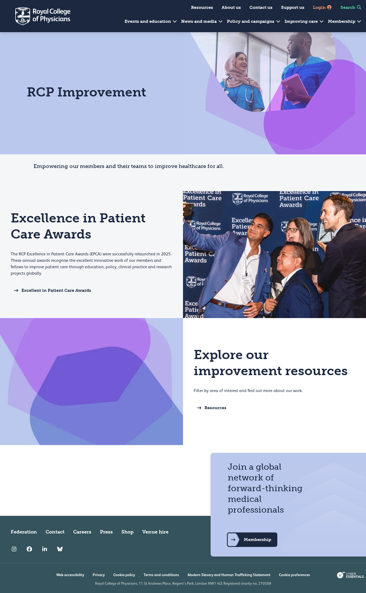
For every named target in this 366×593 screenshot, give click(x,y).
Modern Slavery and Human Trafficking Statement (229, 575)
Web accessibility (70, 575)
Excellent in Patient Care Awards (56, 290)
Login (320, 7)
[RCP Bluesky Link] (60, 549)
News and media (199, 21)
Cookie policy (124, 575)
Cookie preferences (294, 575)
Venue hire (155, 532)
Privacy (99, 575)
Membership (342, 21)
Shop (127, 532)
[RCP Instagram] (14, 549)
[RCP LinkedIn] (44, 549)
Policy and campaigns (251, 21)
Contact (55, 532)
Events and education (148, 21)
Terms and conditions (161, 575)
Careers (82, 532)
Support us (292, 7)
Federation (24, 532)
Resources (202, 7)
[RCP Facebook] (29, 549)
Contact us (260, 7)
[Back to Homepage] (39, 16)
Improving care (302, 21)
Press (106, 532)
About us (231, 7)
